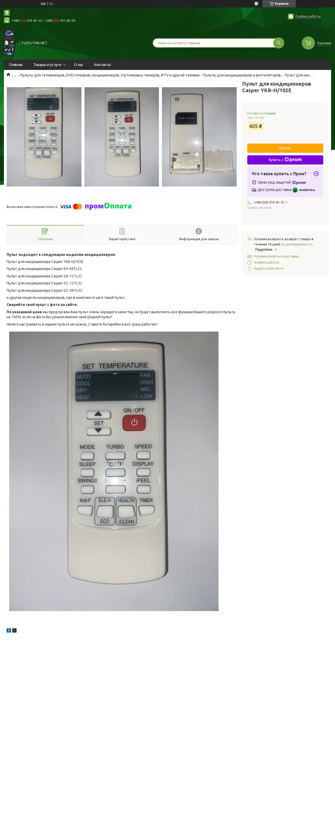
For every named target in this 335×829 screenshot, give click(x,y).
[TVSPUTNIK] (9, 42)
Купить (285, 148)
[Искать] (278, 42)
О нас (78, 65)
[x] (14, 631)
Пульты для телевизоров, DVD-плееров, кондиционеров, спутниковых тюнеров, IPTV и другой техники (109, 75)
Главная (16, 65)
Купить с (276, 160)
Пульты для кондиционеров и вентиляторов (242, 75)
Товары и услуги (47, 65)
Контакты (102, 65)
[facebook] (9, 631)
